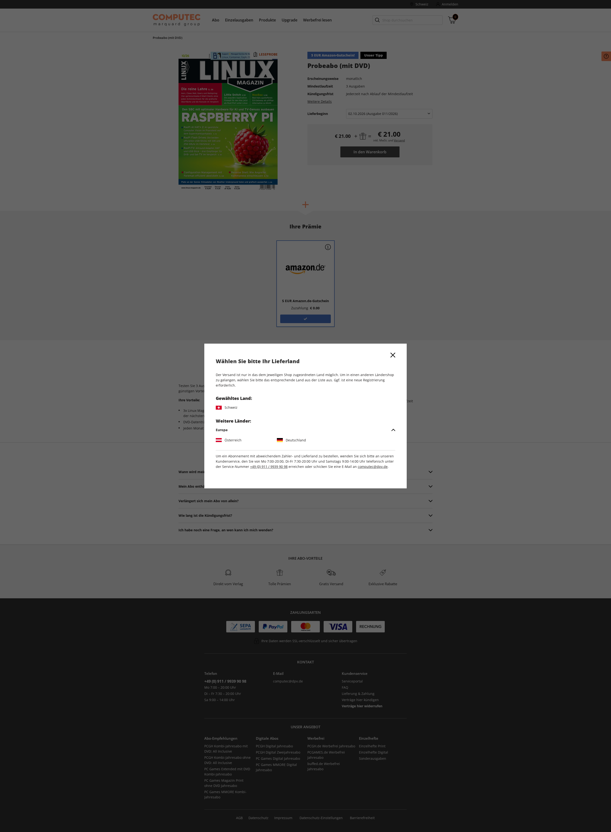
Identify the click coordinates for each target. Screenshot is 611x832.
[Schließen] (393, 355)
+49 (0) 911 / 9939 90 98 (269, 466)
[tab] (305, 430)
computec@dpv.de (373, 466)
